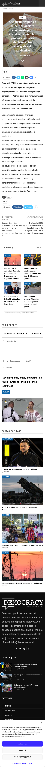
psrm (8, 197)
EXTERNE (6, 477)
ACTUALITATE (7, 439)
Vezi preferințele (22, 757)
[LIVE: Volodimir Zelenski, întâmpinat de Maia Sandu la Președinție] (12, 288)
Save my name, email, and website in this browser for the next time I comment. (22, 381)
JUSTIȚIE (8, 715)
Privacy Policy (27, 763)
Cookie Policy (16, 763)
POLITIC (22, 17)
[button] (41, 723)
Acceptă (22, 744)
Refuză (22, 750)
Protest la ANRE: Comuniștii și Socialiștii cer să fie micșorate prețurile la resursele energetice (34, 228)
